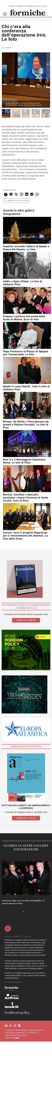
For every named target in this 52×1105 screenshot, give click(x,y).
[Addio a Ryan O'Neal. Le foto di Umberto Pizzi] (27, 265)
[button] (5, 13)
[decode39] (26, 1005)
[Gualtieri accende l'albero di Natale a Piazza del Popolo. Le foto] (27, 230)
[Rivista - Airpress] (26, 996)
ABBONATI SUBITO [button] (26, 620)
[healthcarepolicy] (26, 1013)
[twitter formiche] (10, 1025)
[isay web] (16, 1038)
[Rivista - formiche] (26, 988)
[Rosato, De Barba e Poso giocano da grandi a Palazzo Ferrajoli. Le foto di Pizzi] (27, 405)
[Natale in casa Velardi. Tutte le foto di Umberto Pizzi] (27, 370)
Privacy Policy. (21, 1035)
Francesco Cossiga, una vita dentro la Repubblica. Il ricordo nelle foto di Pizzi (23, 902)
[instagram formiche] (15, 1025)
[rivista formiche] (26, 778)
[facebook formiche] (6, 1025)
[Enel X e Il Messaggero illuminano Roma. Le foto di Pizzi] (27, 443)
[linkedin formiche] (19, 1025)
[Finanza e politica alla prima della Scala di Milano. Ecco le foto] (27, 300)
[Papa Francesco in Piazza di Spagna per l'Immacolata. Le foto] (27, 335)
